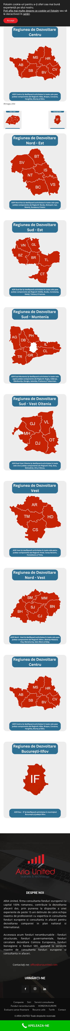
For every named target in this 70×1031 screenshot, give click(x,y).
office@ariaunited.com (43, 964)
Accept (10, 20)
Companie (18, 1002)
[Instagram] (35, 988)
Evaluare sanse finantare (16, 1009)
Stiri (29, 1002)
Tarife (52, 1009)
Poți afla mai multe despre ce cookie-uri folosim (31, 10)
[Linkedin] (44, 989)
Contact (62, 1009)
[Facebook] (25, 989)
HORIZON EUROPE (47, 1005)
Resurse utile (38, 1009)
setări (26, 13)
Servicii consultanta (44, 1002)
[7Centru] (35, 100)
